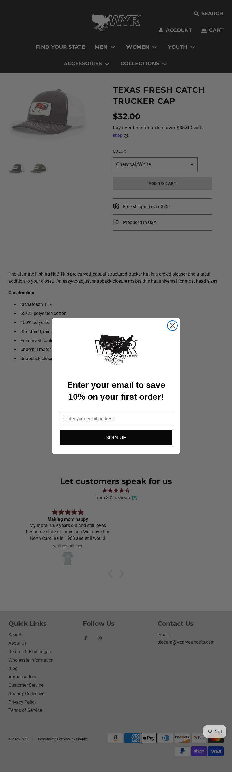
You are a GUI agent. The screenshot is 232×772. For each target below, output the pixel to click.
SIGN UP (116, 437)
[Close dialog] (172, 326)
